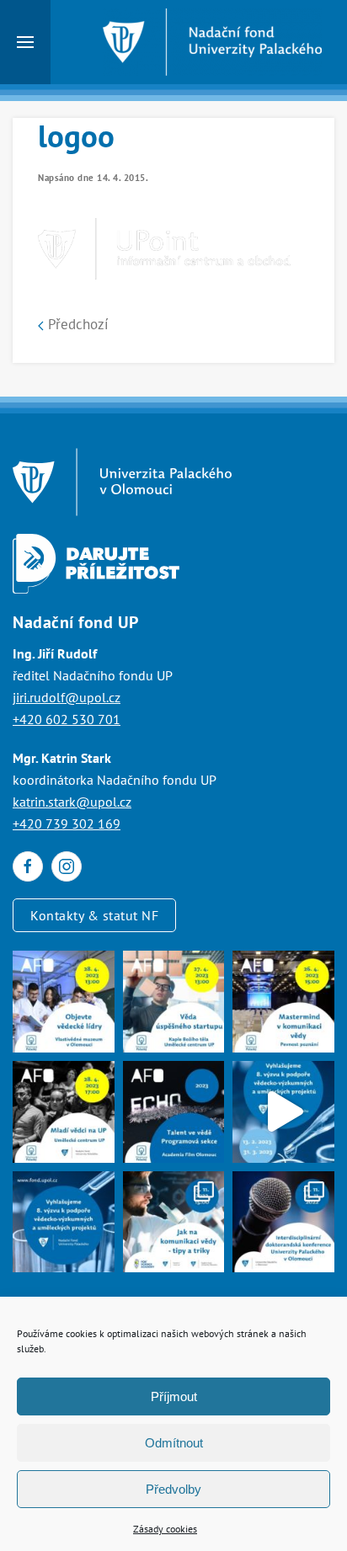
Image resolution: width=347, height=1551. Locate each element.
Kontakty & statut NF (94, 915)
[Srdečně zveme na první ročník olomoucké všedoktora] (283, 1222)
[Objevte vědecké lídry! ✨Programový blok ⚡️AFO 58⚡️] (64, 1002)
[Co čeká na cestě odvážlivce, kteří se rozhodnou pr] (174, 1002)
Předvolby (173, 1489)
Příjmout (174, 1396)
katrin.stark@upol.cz (72, 801)
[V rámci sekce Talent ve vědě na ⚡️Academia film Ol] (64, 1112)
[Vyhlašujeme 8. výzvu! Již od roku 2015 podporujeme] (283, 1112)
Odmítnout (174, 1443)
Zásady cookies (165, 1528)
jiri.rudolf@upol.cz (66, 697)
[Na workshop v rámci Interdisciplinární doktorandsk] (174, 1222)
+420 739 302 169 (66, 823)
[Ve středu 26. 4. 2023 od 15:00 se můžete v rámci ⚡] (283, 1002)
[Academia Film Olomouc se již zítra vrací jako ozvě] (174, 1112)
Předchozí (76, 324)
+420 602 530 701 (66, 719)
